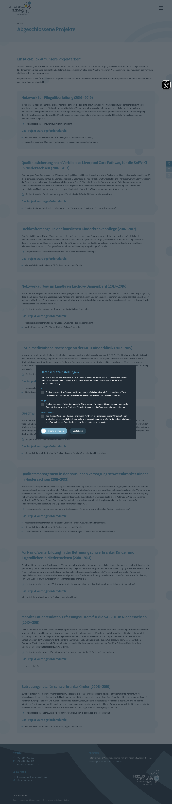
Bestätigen (78, 431)
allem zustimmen (56, 431)
